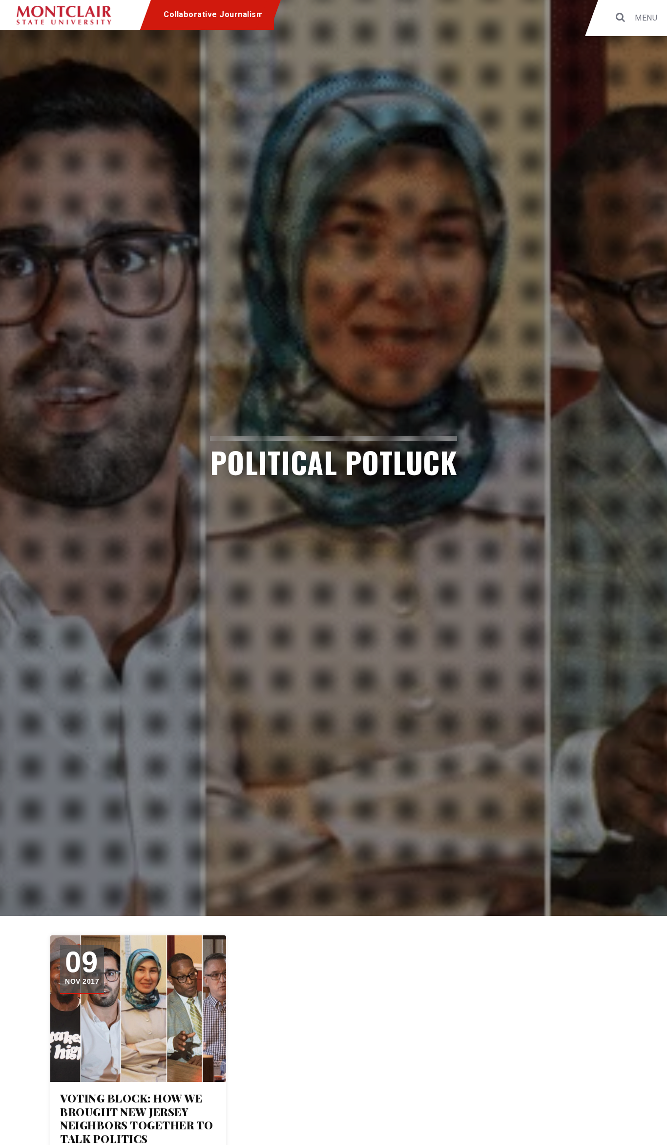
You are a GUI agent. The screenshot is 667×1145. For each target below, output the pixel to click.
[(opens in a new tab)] (138, 1008)
